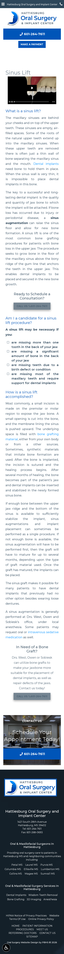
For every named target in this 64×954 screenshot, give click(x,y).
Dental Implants (16, 894)
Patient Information (37, 925)
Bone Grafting (15, 899)
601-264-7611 (34, 828)
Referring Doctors (23, 932)
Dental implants (46, 164)
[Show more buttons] (53, 101)
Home (16, 925)
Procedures (25, 929)
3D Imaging (34, 899)
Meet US (42, 929)
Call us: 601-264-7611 (32, 306)
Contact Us (47, 932)
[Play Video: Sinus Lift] (32, 88)
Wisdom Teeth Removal (43, 894)
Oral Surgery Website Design (22, 942)
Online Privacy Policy (41, 918)
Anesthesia (50, 899)
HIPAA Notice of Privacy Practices (26, 915)
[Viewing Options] (6, 948)
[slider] (31, 101)
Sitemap (32, 936)
